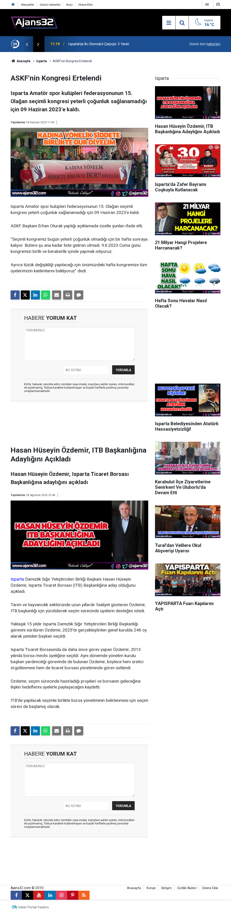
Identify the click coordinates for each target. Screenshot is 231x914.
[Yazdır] (67, 294)
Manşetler (27, 4)
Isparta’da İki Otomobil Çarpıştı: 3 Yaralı (98, 44)
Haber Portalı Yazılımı (33, 907)
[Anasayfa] (13, 4)
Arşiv (69, 4)
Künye (151, 888)
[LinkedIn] (35, 294)
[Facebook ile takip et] (16, 895)
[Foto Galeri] (217, 4)
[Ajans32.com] (34, 22)
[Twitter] (25, 294)
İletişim (166, 888)
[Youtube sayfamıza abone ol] (38, 895)
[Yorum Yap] (78, 294)
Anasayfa (23, 61)
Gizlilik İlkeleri (186, 888)
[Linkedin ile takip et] (50, 895)
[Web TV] (207, 4)
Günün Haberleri (50, 4)
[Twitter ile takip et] (27, 895)
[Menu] (169, 23)
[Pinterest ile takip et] (72, 895)
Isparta (41, 61)
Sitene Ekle (85, 4)
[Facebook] (15, 294)
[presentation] (26, 44)
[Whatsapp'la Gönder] (45, 294)
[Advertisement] (85, 425)
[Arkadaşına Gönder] (56, 294)
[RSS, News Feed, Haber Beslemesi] (84, 895)
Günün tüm (204, 44)
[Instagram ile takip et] (61, 895)
